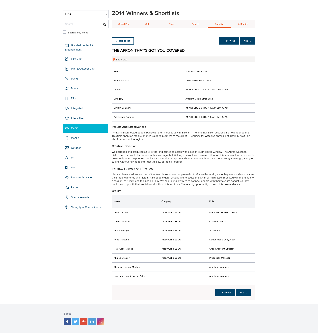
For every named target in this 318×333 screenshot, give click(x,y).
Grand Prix (123, 24)
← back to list (123, 41)
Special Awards (80, 197)
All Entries (243, 24)
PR (72, 157)
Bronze (195, 24)
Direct (74, 88)
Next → (247, 41)
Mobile (75, 138)
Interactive (77, 118)
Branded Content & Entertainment (79, 47)
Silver (171, 24)
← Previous (229, 41)
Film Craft (76, 58)
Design (75, 78)
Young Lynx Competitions (86, 207)
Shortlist (219, 24)
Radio (74, 187)
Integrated (77, 108)
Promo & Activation (82, 177)
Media (74, 128)
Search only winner (78, 32)
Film (73, 98)
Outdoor (76, 148)
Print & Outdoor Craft (83, 68)
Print (73, 167)
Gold (147, 24)
